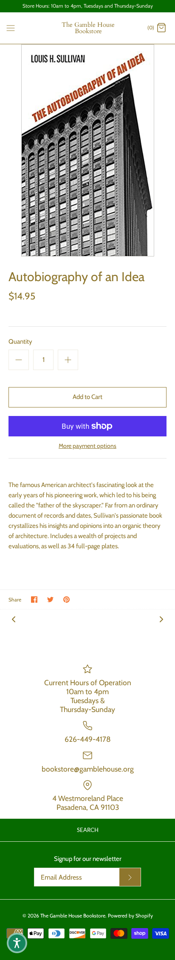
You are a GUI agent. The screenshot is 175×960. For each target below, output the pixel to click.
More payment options (87, 446)
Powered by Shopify (130, 915)
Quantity (20, 341)
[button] (17, 943)
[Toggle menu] (10, 27)
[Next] (161, 618)
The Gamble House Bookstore (72, 915)
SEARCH (88, 829)
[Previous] (13, 618)
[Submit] (130, 877)
